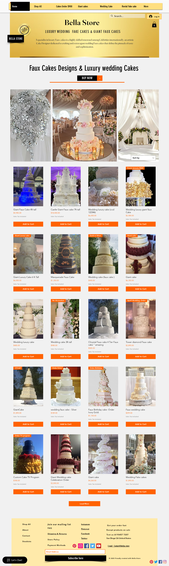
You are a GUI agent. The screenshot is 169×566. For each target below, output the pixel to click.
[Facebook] (86, 545)
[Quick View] (28, 186)
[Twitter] (156, 562)
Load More (84, 504)
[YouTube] (98, 545)
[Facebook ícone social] (160, 562)
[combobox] (143, 157)
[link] (154, 24)
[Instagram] (165, 562)
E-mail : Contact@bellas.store (118, 546)
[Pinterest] (151, 562)
